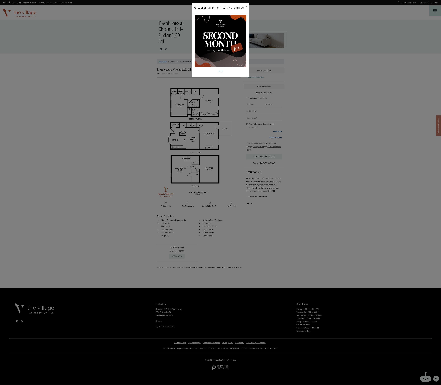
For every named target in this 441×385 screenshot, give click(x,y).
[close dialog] (246, 7)
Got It (220, 71)
